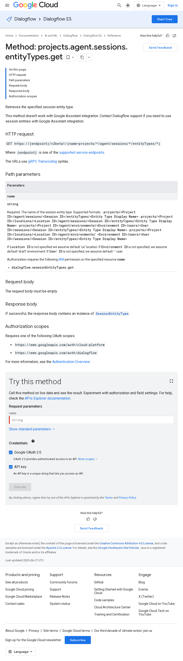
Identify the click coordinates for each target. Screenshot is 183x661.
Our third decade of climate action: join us (123, 630)
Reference (114, 35)
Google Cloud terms (76, 630)
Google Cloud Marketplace (23, 596)
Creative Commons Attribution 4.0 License (126, 543)
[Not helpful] (174, 35)
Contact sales (15, 603)
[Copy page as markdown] (82, 57)
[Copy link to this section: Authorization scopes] (53, 326)
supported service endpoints (81, 152)
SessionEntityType (112, 313)
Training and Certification (111, 614)
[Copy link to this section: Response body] (41, 304)
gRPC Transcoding (42, 161)
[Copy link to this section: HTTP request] (38, 134)
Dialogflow (25, 19)
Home (9, 35)
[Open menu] (7, 5)
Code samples (104, 600)
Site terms (50, 630)
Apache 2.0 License (58, 547)
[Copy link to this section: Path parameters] (44, 174)
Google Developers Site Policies (118, 547)
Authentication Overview (71, 362)
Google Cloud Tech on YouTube (154, 612)
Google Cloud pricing (19, 589)
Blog (142, 582)
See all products (16, 582)
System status (60, 603)
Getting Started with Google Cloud (113, 591)
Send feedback (160, 48)
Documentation (29, 35)
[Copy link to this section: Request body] (38, 282)
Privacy (34, 630)
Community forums (63, 582)
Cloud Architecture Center (112, 607)
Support (55, 589)
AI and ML (51, 35)
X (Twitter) (146, 596)
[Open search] (119, 5)
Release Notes (60, 596)
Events (143, 589)
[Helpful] (167, 35)
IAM (61, 259)
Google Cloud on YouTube (157, 603)
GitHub (99, 582)
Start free (164, 19)
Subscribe (77, 640)
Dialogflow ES (57, 19)
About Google (15, 630)
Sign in (173, 5)
